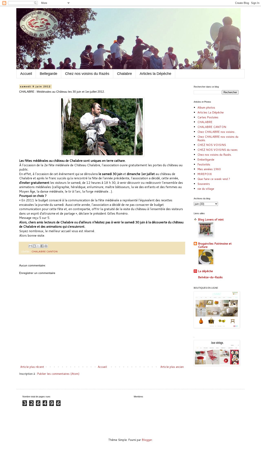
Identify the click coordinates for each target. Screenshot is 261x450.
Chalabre (124, 74)
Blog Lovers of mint (211, 219)
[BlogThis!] (34, 246)
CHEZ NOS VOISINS (211, 145)
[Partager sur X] (38, 246)
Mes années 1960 (209, 169)
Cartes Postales (207, 117)
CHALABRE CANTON (44, 251)
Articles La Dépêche (210, 112)
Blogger (147, 440)
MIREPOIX (204, 174)
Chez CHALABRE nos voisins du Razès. (217, 138)
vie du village (205, 189)
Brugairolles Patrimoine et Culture (215, 245)
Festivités (203, 164)
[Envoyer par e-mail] (30, 246)
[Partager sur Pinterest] (46, 246)
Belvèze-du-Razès (210, 277)
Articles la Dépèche (155, 74)
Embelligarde (205, 159)
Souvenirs (203, 184)
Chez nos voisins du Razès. (214, 155)
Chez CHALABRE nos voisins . (216, 132)
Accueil (26, 74)
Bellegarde (48, 74)
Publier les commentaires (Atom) (58, 374)
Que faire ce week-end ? (213, 179)
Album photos (206, 107)
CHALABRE (204, 122)
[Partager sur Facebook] (42, 246)
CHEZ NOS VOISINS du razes (217, 150)
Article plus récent (32, 367)
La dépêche (205, 271)
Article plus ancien (172, 367)
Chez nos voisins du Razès (87, 74)
